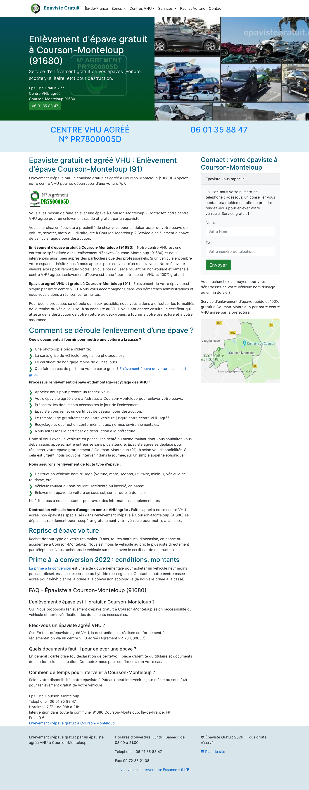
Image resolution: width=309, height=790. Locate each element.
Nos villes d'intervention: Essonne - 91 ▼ (155, 769)
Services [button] (166, 8)
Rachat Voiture (192, 8)
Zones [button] (117, 8)
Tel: (209, 242)
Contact (216, 8)
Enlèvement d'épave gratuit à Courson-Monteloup (72, 723)
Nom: (210, 222)
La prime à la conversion (50, 568)
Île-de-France (96, 8)
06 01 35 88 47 (45, 106)
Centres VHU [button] (140, 8)
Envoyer (218, 265)
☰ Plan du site (213, 751)
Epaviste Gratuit (62, 8)
